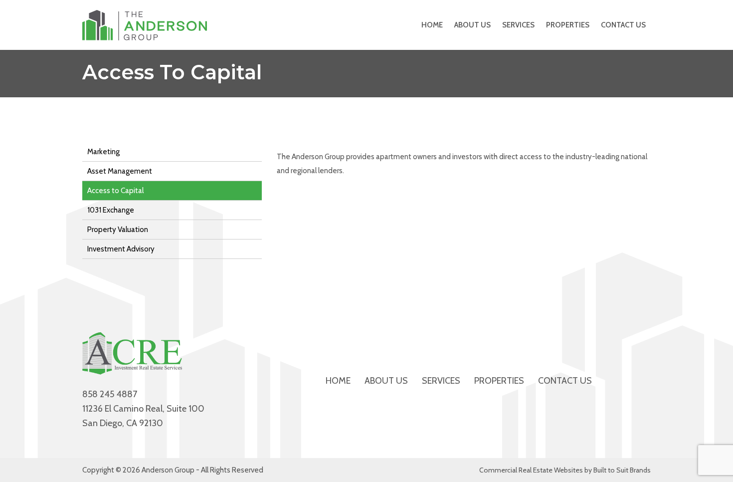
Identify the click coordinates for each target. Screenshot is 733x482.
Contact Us (623, 24)
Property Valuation (117, 229)
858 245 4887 (109, 394)
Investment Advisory (121, 248)
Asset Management (119, 171)
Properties (567, 24)
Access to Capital (115, 190)
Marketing (103, 151)
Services (518, 24)
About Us (472, 24)
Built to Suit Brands (622, 470)
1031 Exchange (110, 210)
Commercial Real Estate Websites (531, 470)
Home (432, 24)
